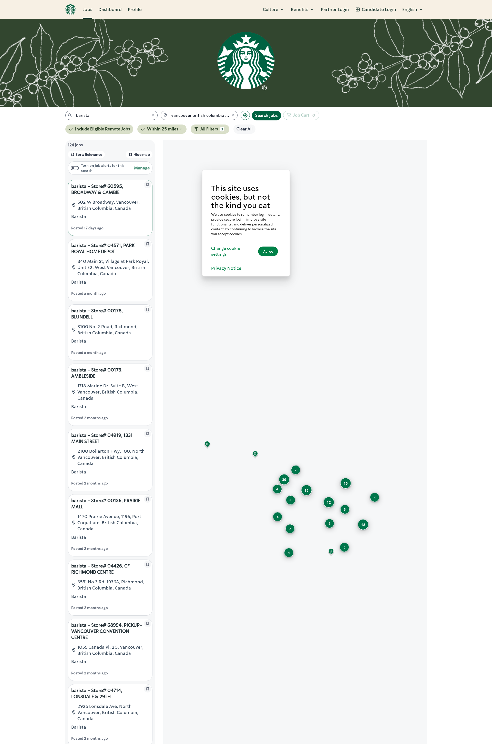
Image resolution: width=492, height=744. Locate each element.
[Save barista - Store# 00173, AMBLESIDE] (147, 368)
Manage (142, 168)
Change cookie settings (225, 251)
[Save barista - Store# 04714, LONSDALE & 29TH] (147, 689)
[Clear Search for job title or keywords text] (153, 115)
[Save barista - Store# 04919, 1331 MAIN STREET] (147, 433)
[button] (274, 9)
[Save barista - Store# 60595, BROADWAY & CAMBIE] (147, 184)
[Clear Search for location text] (233, 115)
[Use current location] (245, 115)
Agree (268, 251)
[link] (70, 9)
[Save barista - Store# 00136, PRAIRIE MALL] (147, 499)
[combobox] (111, 115)
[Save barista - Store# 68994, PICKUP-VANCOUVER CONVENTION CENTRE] (147, 623)
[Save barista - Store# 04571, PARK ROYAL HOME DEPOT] (147, 243)
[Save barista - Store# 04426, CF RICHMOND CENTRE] (147, 564)
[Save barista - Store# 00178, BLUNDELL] (147, 309)
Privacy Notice (226, 268)
